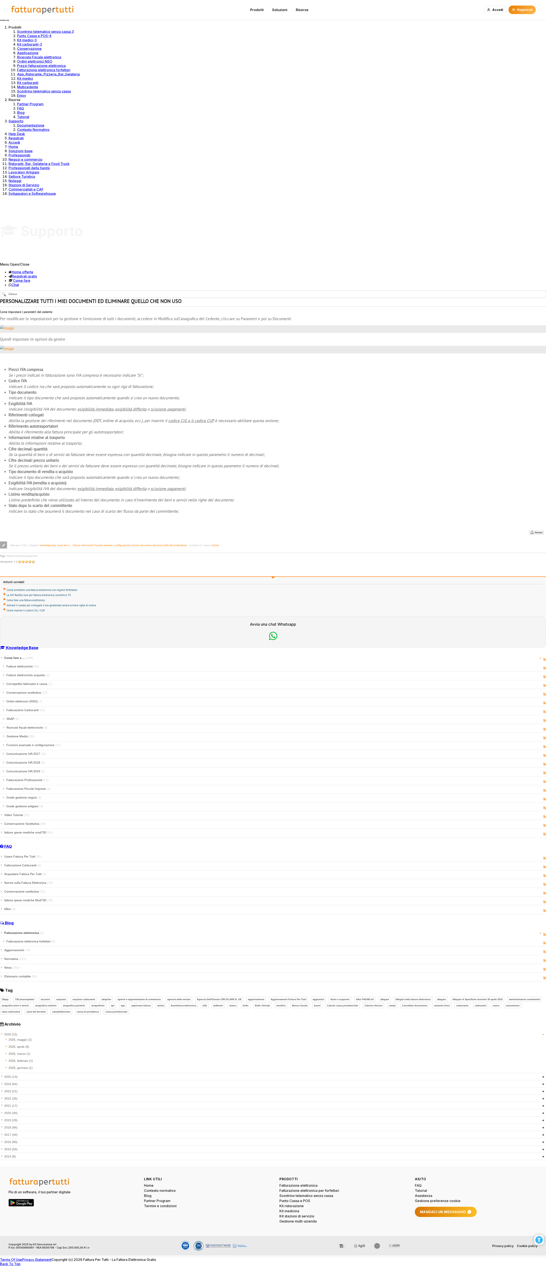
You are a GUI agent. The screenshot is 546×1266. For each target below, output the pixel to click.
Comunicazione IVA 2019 (25, 771)
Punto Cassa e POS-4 (34, 36)
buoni (317, 1005)
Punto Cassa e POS (294, 1201)
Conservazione (29, 48)
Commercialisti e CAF (26, 189)
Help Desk (17, 134)
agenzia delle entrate (178, 999)
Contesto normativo (160, 1190)
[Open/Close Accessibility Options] (539, 1240)
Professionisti (19, 155)
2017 (10, 1134)
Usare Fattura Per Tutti (23, 856)
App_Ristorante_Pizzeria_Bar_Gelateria (48, 74)
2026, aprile (19, 1046)
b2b (205, 1005)
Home (13, 147)
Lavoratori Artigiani (24, 172)
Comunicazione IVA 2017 (26, 753)
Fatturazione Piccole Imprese (28, 788)
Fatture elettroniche (83, 545)
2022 (10, 1098)
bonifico (281, 1005)
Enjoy (21, 95)
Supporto (16, 121)
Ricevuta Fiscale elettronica (39, 57)
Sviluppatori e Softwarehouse (32, 193)
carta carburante (11, 1011)
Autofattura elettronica (183, 1005)
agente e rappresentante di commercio (139, 999)
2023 (10, 1091)
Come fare (21, 280)
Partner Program (30, 104)
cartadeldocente (61, 1011)
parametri (32, 555)
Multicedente (27, 87)
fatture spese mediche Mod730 (28, 900)
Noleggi (15, 181)
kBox (10, 909)
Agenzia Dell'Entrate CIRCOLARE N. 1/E (219, 999)
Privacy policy (503, 1246)
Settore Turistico (22, 176)
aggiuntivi (318, 999)
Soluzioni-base (21, 151)
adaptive (106, 999)
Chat (15, 285)
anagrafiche (98, 1005)
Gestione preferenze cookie (437, 1201)
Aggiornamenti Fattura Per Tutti (288, 999)
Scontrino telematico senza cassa (44, 91)
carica (496, 1005)
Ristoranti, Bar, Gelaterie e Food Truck (39, 164)
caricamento (513, 1005)
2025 (10, 1076)
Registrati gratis (24, 276)
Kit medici (25, 78)
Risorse (302, 10)
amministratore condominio (524, 999)
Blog (21, 112)
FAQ (20, 108)
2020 (10, 1113)
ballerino (218, 1005)
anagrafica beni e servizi (15, 1005)
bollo (245, 1005)
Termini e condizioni (160, 1206)
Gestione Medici (20, 736)
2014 (10, 1156)
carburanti (480, 1005)
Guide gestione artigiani (24, 806)
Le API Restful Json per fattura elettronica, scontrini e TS (39, 595)
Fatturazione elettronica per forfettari (309, 1190)
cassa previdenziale (116, 1011)
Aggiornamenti (17, 950)
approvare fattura (141, 1005)
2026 (10, 1034)
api (112, 1005)
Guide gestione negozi (23, 797)
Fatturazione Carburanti (25, 710)
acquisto (61, 999)
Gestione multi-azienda (298, 1221)
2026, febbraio (21, 1060)
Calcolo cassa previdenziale (342, 1005)
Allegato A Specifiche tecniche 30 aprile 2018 (477, 999)
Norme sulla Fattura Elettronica (28, 882)
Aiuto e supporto (340, 999)
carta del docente (36, 1011)
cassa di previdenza (88, 1011)
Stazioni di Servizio (24, 185)
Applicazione (27, 53)
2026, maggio (20, 1039)
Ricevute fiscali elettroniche (27, 727)
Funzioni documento (141, 545)
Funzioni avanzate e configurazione (112, 545)
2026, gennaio (21, 1067)
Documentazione (30, 125)
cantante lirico (442, 1005)
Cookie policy (527, 1246)
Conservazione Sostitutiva (25, 823)
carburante (462, 1005)
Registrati (16, 138)
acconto (45, 999)
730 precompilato (24, 999)
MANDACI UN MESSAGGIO (443, 1212)
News (12, 967)
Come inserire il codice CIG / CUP (26, 610)
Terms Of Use (11, 1259)
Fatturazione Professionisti (27, 780)
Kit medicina (289, 1211)
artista (160, 1005)
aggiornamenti (256, 999)
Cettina (215, 545)
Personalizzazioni (178, 545)
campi (392, 1005)
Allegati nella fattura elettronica (413, 999)
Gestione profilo (160, 545)
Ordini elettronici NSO (34, 61)
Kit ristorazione (291, 1206)
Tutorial (23, 117)
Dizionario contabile (20, 976)
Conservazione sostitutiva (26, 692)
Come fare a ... (64, 545)
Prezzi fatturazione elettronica (41, 66)
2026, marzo (19, 1053)
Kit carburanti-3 (29, 44)
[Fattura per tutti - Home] (42, 10)
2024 (10, 1084)
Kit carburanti (27, 83)
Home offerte (22, 272)
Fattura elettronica (16, 555)
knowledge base (48, 545)
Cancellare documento (414, 1005)
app (123, 1005)
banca (232, 1005)
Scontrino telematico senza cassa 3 (45, 31)
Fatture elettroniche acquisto (28, 675)
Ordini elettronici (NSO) (24, 701)
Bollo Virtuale (262, 1005)
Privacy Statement (36, 1259)
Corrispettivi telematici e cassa (29, 684)
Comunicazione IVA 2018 (25, 762)
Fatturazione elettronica (24, 933)
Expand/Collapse (540, 658)
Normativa (15, 959)
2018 (10, 1127)
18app (5, 999)
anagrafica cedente (46, 1005)
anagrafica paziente (74, 1005)
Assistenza (423, 1196)
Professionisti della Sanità (29, 168)
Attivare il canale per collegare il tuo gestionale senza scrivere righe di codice (51, 605)
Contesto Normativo (33, 129)
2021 (10, 1105)
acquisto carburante (84, 999)
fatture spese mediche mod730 (28, 832)
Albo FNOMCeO (365, 999)
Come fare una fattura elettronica (26, 600)
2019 (10, 1120)
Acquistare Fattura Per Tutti (25, 874)
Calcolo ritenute (373, 1005)
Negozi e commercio (25, 159)
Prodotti (257, 10)
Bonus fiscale (300, 1005)
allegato (441, 999)
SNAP (12, 719)
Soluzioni (279, 10)
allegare (384, 999)
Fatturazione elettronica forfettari (43, 70)
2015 (10, 1149)
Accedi (14, 142)
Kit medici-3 (27, 40)
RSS (544, 659)
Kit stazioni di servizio (296, 1216)
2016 (10, 1142)
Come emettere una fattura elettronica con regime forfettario (42, 590)
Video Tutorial (16, 815)
